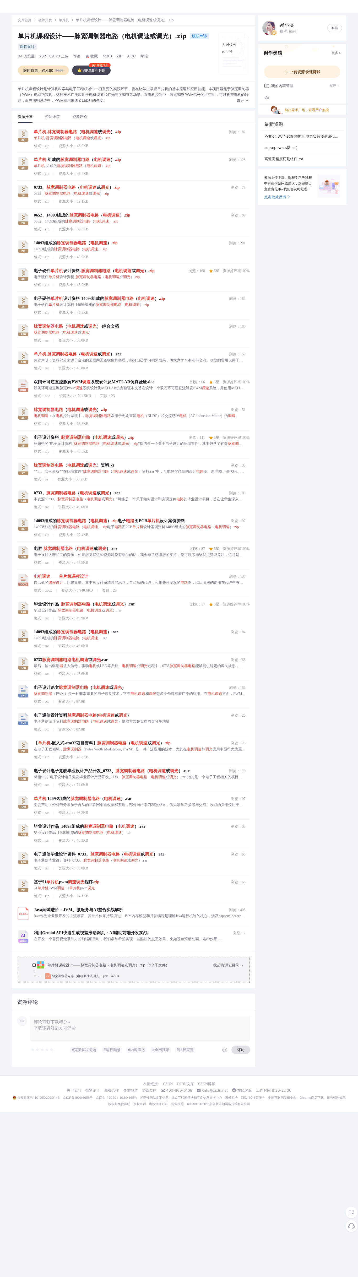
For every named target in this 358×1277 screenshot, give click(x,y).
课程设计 (27, 46)
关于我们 (74, 1090)
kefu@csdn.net (215, 1090)
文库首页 (24, 20)
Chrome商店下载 (312, 1098)
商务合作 (111, 1090)
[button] (243, 100)
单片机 (64, 20)
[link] (24, 20)
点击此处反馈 (275, 196)
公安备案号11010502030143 (38, 1098)
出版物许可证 (158, 1104)
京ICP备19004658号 (78, 1098)
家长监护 (231, 1098)
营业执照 (177, 1104)
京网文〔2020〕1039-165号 (116, 1098)
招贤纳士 (92, 1090)
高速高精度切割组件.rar (283, 158)
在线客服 (244, 1090)
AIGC (131, 56)
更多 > (336, 53)
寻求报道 (130, 1090)
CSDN (168, 1084)
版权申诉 (199, 36)
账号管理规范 (336, 1098)
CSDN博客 (206, 1084)
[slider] (42, 1049)
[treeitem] (137, 971)
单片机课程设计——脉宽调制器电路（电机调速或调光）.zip (103, 36)
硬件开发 (45, 20)
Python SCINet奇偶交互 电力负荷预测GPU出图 (302, 136)
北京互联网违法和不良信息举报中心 (197, 1098)
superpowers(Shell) (280, 147)
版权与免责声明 (119, 1104)
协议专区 (149, 1090)
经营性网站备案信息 (154, 1098)
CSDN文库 (185, 1084)
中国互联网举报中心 (282, 1098)
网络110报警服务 (253, 1098)
